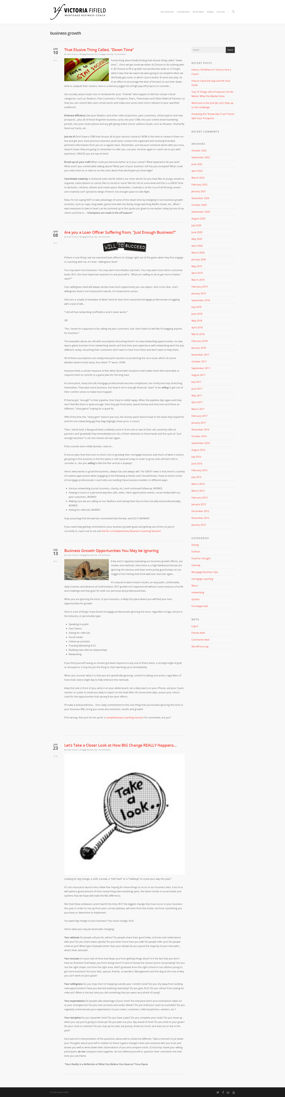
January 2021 (198, 191)
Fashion (195, 551)
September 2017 (200, 368)
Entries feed (198, 632)
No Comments (120, 54)
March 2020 (198, 252)
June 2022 (196, 164)
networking (197, 592)
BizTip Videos (198, 12)
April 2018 (197, 327)
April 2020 (197, 245)
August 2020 (198, 218)
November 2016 (200, 429)
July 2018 (196, 307)
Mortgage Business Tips (88, 54)
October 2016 (199, 436)
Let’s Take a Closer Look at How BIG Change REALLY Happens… (120, 745)
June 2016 (196, 463)
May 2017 (196, 395)
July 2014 (196, 477)
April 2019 (197, 273)
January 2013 (198, 504)
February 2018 (199, 341)
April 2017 (197, 402)
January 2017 (198, 422)
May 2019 (196, 266)
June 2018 (196, 313)
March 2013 (198, 490)
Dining (195, 544)
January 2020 (198, 259)
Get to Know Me (167, 12)
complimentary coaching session (124, 717)
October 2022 (199, 150)
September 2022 (200, 157)
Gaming (195, 565)
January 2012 (198, 524)
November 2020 (200, 198)
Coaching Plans (183, 12)
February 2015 (199, 470)
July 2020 (196, 225)
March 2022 (198, 177)
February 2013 (199, 497)
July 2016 (196, 456)
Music (194, 585)
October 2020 (199, 205)
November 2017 (200, 354)
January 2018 (198, 347)
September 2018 (200, 300)
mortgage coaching (105, 54)
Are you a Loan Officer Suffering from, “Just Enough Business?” (120, 232)
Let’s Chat (221, 12)
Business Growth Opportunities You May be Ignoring (111, 550)
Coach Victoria (72, 54)
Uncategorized (199, 606)
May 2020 (196, 239)
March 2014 (198, 484)
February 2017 (199, 416)
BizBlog (210, 12)
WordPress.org (199, 646)
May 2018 (196, 320)
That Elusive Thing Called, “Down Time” (99, 49)
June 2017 (196, 388)
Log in (194, 626)
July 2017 (196, 381)
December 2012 (200, 511)
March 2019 (198, 279)
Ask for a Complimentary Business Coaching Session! (131, 531)
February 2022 (199, 184)
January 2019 (198, 293)
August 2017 (198, 375)
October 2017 (199, 361)
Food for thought (201, 558)
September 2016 (200, 443)
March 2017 (198, 409)
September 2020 (200, 211)
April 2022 (197, 171)
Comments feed (200, 639)
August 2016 (198, 450)
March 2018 (198, 334)
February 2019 (199, 286)
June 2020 (196, 232)
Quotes (195, 599)
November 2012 (200, 518)
